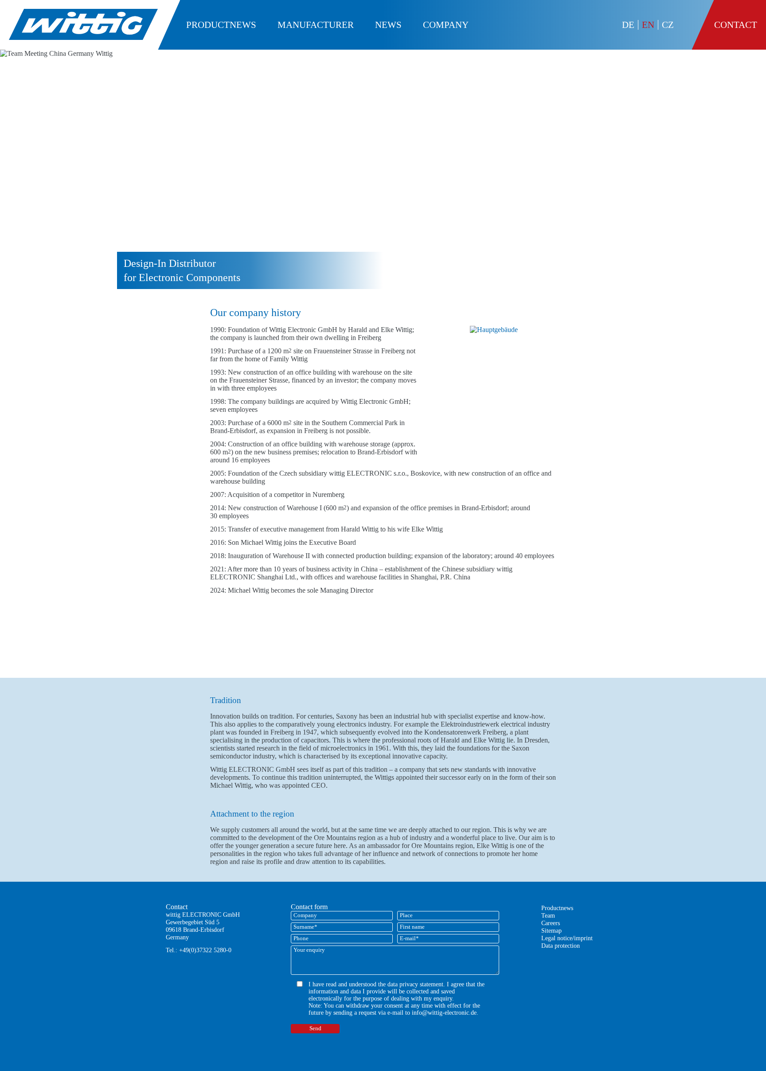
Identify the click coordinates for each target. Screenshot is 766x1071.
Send (315, 1028)
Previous (15, 176)
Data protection (560, 945)
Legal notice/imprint (567, 938)
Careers (550, 922)
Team (548, 915)
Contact (735, 25)
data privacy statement (415, 984)
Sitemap (551, 930)
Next (750, 176)
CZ (668, 25)
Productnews (557, 907)
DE (628, 25)
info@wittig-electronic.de (444, 1012)
